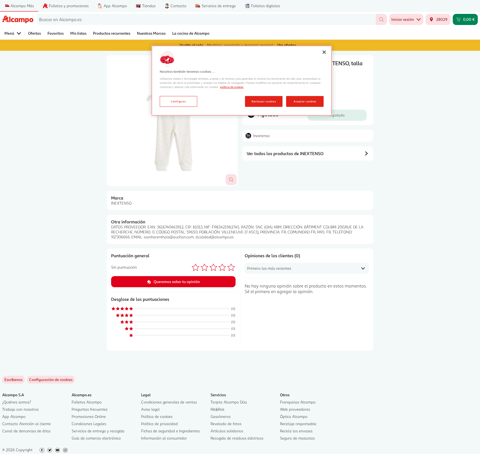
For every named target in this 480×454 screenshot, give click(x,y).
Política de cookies (156, 416)
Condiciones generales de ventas (169, 402)
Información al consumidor (164, 438)
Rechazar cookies (264, 101)
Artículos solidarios (227, 430)
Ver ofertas (287, 45)
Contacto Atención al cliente (26, 423)
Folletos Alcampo (87, 402)
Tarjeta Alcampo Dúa (229, 402)
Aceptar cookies (305, 101)
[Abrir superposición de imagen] (231, 179)
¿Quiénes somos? (16, 402)
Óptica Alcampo (294, 416)
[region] (241, 81)
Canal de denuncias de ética (26, 430)
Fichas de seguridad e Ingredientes (170, 430)
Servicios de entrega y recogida (98, 430)
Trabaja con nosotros (20, 409)
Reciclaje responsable (298, 423)
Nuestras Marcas (151, 33)
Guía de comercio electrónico (96, 438)
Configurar (178, 101)
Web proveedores (295, 409)
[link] (51, 380)
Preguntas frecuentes (90, 409)
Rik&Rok (217, 409)
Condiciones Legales (89, 423)
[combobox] (206, 19)
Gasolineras (221, 416)
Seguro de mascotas (297, 438)
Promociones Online (89, 416)
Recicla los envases (296, 430)
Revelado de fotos (226, 423)
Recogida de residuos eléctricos (237, 438)
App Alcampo (14, 416)
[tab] (172, 120)
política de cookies (231, 87)
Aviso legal (150, 409)
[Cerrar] (324, 52)
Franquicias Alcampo (298, 402)
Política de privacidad (159, 423)
